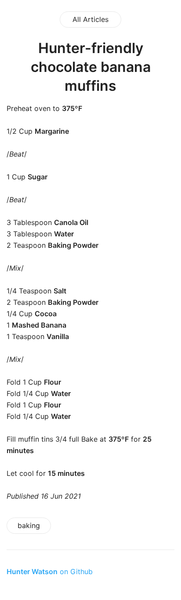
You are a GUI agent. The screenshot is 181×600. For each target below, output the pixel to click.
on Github (50, 571)
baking (29, 525)
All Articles (90, 19)
